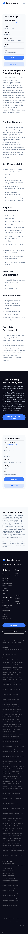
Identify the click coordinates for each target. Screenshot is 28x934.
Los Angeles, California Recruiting (10, 883)
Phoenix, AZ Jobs (18, 786)
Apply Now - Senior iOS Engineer (14, 417)
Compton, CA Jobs (6, 692)
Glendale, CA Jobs (6, 724)
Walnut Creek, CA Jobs (7, 850)
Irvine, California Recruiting (8, 878)
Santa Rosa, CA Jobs (19, 825)
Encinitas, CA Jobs (17, 709)
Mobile (12, 645)
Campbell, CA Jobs (6, 684)
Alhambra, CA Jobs (16, 659)
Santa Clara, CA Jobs (7, 823)
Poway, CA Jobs (6, 793)
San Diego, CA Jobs (17, 811)
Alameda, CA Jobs (6, 659)
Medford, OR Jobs (6, 758)
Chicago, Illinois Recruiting (8, 868)
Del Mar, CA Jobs (6, 701)
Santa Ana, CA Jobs (6, 820)
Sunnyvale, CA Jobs (16, 835)
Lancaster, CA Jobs (6, 749)
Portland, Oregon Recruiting (8, 890)
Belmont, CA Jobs (17, 672)
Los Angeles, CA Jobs (7, 751)
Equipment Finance (6, 642)
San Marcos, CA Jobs (7, 815)
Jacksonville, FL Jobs (7, 739)
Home (4, 573)
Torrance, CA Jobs (15, 840)
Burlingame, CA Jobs (16, 682)
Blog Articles (5, 578)
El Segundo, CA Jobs (7, 706)
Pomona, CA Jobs (6, 791)
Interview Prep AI (6, 618)
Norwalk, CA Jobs (6, 773)
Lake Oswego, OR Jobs (7, 746)
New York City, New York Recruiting (10, 885)
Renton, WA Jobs (18, 798)
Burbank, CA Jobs (6, 682)
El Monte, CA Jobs (15, 704)
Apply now (14, 58)
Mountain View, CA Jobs (18, 766)
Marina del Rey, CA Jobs (8, 756)
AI (2, 649)
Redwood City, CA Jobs (7, 798)
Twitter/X (17, 598)
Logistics (19, 642)
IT (23, 649)
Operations (9, 652)
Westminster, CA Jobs (7, 855)
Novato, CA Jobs (16, 773)
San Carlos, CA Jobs (7, 811)
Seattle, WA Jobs (6, 828)
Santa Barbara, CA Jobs (18, 820)
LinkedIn (17, 601)
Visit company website (9, 22)
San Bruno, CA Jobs (19, 808)
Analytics (4, 640)
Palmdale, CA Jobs (6, 781)
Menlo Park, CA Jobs (17, 758)
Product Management (18, 652)
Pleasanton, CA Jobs (18, 788)
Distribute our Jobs (7, 605)
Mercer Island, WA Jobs (7, 761)
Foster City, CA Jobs (17, 716)
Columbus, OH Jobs (17, 689)
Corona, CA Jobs (16, 692)
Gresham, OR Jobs (16, 724)
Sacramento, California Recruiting (10, 893)
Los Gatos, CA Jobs (18, 751)
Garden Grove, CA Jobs (17, 721)
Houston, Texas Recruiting (8, 875)
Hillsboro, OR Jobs (6, 729)
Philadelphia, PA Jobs (7, 786)
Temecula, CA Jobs (16, 838)
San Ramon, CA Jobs (17, 818)
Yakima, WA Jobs (6, 858)
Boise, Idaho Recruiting (20, 865)
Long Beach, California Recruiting (10, 880)
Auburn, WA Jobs (6, 664)
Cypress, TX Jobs (6, 699)
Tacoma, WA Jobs (6, 838)
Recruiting (5, 590)
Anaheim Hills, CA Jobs (7, 662)
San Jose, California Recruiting (9, 902)
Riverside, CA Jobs (6, 801)
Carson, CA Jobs (6, 687)
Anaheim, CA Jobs (18, 662)
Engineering (21, 640)
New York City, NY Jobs (17, 768)
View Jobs (5, 607)
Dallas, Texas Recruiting (7, 870)
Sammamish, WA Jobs (7, 806)
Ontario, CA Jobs (6, 778)
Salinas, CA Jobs (15, 803)
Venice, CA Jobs (6, 848)
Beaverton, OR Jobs (18, 667)
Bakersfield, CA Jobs (7, 667)
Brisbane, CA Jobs (6, 679)
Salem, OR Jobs (6, 803)
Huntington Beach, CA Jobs (8, 731)
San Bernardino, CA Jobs (8, 808)
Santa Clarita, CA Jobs (18, 823)
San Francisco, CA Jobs (7, 813)
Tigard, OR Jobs (6, 840)
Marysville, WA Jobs (19, 756)
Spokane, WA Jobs (6, 833)
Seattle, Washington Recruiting (9, 907)
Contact (4, 593)
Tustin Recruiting (12, 3)
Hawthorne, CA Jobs (7, 726)
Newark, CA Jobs (6, 771)
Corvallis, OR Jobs (6, 694)
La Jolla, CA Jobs (6, 744)
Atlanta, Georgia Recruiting (8, 863)
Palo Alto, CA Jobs (16, 781)
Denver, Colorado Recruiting (8, 873)
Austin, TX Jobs (15, 664)
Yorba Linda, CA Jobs (16, 858)
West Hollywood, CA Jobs (8, 853)
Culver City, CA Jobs (7, 697)
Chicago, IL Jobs (15, 687)
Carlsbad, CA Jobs (17, 684)
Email (16, 575)
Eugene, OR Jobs (17, 711)
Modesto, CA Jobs (18, 763)
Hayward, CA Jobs (17, 726)
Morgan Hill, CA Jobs (7, 766)
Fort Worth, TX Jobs (7, 716)
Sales (3, 654)
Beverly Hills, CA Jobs (7, 677)
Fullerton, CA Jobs (6, 721)
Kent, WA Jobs (5, 741)
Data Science (8, 649)
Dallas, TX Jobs (15, 699)
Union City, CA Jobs (7, 845)
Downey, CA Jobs (16, 701)
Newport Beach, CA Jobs (17, 771)
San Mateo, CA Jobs (18, 815)
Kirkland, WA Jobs (14, 741)
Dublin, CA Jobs (6, 704)
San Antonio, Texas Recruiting (9, 895)
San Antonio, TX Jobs (19, 806)
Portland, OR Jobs (16, 791)
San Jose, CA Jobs (18, 813)
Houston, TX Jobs (16, 729)
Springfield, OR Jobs (17, 833)
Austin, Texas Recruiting (7, 865)
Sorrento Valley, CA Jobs (17, 828)
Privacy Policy (21, 925)
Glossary (4, 588)
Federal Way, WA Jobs (17, 714)
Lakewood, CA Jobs (19, 746)
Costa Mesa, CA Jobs (17, 694)
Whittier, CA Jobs (18, 855)
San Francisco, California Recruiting (10, 900)
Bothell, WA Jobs (17, 677)
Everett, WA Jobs (6, 714)
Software (17, 645)
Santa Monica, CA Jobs (7, 825)
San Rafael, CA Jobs (7, 818)
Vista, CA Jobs (14, 848)
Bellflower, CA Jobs (16, 669)
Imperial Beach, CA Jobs (8, 734)
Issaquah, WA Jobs (15, 736)
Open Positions (6, 575)
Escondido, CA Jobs (7, 711)
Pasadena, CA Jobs (6, 783)
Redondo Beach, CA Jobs (8, 796)
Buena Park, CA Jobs (17, 679)
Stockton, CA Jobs (6, 835)
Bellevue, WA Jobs (6, 669)
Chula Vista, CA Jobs (7, 689)
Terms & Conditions (8, 925)
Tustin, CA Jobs (15, 843)
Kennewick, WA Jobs (18, 739)
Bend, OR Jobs (5, 674)
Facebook (18, 603)
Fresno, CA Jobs (15, 719)
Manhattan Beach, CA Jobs (8, 754)
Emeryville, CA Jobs (7, 709)
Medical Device (6, 645)
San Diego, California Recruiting (9, 898)
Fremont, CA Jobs (6, 719)
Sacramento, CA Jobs (17, 801)
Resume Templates (7, 585)
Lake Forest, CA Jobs (16, 744)
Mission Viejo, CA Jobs (7, 763)
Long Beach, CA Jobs (17, 749)
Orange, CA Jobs (15, 778)
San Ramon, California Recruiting (9, 905)
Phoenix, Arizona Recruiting (8, 888)
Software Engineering (11, 654)
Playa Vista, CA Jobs (7, 788)
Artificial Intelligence (12, 640)
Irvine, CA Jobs (5, 736)
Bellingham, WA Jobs (7, 672)
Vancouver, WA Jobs (17, 845)
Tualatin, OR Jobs (6, 843)
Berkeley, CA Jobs (15, 674)
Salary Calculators (7, 583)
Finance (14, 642)
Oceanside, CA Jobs (16, 776)
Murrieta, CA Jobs (6, 768)
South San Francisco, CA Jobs (9, 830)
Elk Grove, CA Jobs (17, 706)
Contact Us (14, 631)
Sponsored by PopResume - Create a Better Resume (14, 932)
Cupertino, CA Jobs (17, 697)
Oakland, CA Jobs (6, 776)
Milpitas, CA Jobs (18, 761)
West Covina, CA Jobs (19, 850)
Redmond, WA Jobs (15, 793)
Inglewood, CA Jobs (19, 734)
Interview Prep (6, 580)
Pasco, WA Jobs (16, 783)
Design (13, 649)
